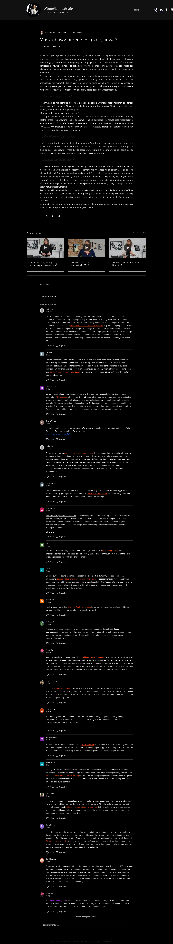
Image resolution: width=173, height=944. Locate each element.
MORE (136, 10)
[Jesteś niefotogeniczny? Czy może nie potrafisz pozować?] (45, 248)
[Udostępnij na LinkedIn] (53, 216)
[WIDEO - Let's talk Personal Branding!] (127, 248)
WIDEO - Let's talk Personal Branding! (125, 264)
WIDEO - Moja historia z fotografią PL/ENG (82, 264)
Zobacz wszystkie (139, 233)
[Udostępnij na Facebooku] (41, 216)
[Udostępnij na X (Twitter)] (47, 216)
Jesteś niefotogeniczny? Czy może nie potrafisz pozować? (44, 264)
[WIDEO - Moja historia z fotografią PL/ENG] (86, 248)
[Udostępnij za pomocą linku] (59, 216)
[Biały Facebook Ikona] (166, 10)
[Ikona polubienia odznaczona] (47, 345)
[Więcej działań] (131, 32)
